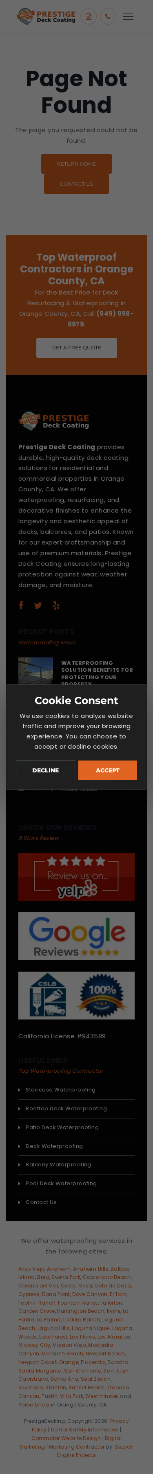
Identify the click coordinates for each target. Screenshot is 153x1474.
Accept (108, 770)
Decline (45, 770)
